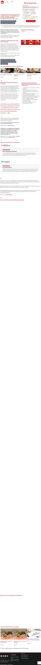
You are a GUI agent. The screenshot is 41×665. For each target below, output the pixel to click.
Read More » (2, 77)
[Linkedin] (7, 656)
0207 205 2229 (12, 137)
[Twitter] (1, 656)
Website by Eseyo (10, 664)
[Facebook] (3, 656)
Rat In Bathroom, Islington (6, 74)
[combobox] (31, 7)
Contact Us (23, 653)
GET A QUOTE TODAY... (30, 21)
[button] (12, 1)
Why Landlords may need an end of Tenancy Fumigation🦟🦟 (33, 639)
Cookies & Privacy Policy (25, 658)
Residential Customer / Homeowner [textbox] (30, 7)
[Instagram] (5, 656)
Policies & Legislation (24, 655)
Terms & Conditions (24, 656)
